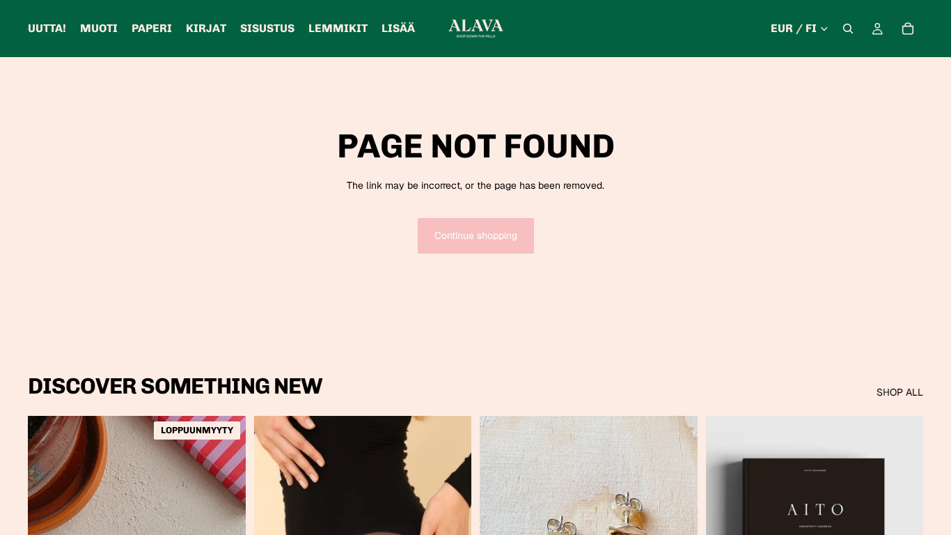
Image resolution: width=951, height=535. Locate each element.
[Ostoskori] (908, 28)
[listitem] (398, 28)
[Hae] (848, 28)
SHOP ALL (900, 392)
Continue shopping (475, 235)
